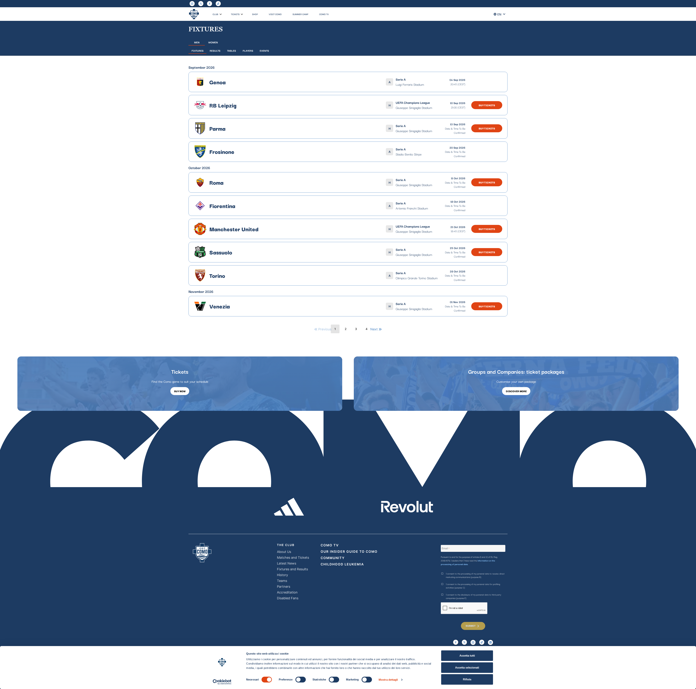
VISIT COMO (275, 14)
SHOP (255, 14)
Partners (283, 586)
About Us (284, 552)
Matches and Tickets (293, 557)
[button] (221, 14)
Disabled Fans (287, 598)
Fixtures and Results (292, 569)
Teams (282, 581)
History (282, 575)
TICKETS (235, 14)
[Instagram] (192, 3)
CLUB (215, 14)
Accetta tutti (467, 655)
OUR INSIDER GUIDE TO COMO (349, 551)
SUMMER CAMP (300, 14)
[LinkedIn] (490, 642)
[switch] (300, 679)
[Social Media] (200, 3)
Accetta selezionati (467, 667)
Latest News (286, 563)
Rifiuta (467, 679)
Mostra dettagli (388, 679)
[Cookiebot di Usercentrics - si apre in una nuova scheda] (222, 682)
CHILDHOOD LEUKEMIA (342, 564)
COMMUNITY (333, 558)
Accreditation (287, 592)
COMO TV (324, 14)
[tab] (196, 42)
